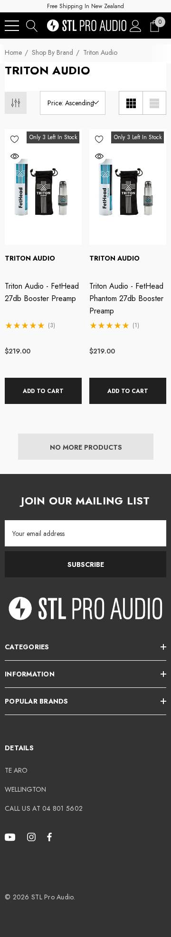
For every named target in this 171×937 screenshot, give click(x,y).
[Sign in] (136, 25)
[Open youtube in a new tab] (11, 836)
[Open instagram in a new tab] (32, 836)
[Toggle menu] (12, 26)
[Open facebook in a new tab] (49, 836)
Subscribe (85, 564)
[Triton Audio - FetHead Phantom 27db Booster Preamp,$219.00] (127, 187)
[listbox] (72, 103)
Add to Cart (43, 391)
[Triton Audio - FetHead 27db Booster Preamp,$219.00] (43, 187)
